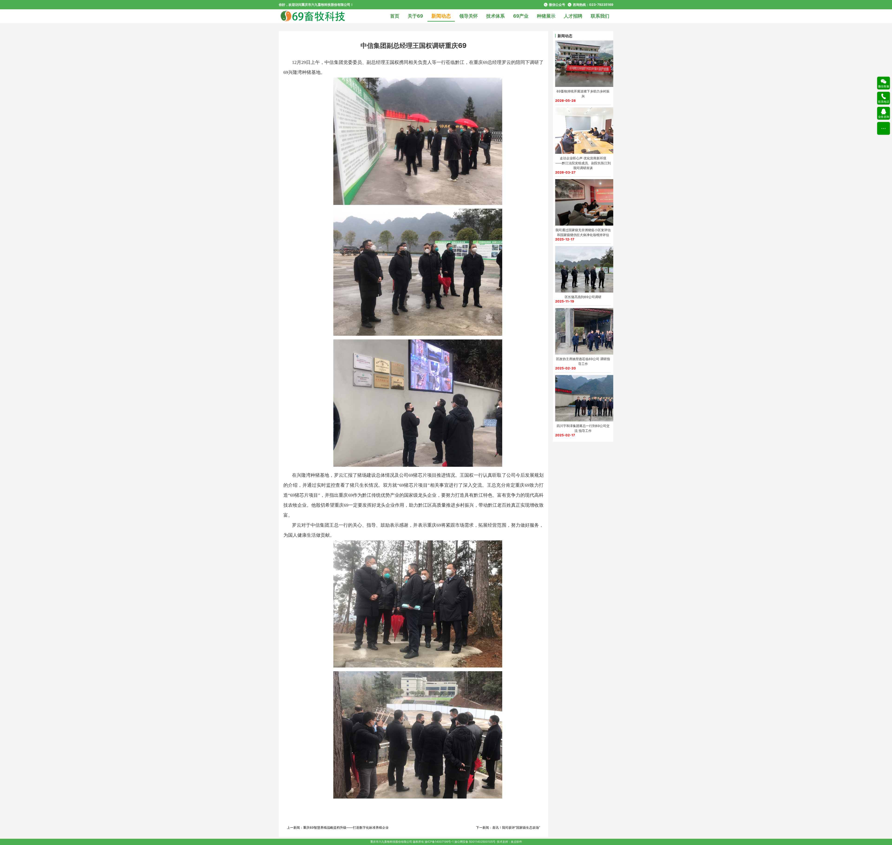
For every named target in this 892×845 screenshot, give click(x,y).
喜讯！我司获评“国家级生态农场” (516, 827)
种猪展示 (546, 16)
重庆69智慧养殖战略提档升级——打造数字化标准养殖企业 (346, 827)
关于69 (415, 16)
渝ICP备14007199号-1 (439, 841)
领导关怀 (468, 16)
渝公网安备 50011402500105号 (474, 841)
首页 (394, 16)
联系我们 (600, 16)
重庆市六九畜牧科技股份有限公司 (391, 841)
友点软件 (516, 841)
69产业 (520, 16)
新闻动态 (441, 16)
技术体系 (495, 16)
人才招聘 (573, 16)
